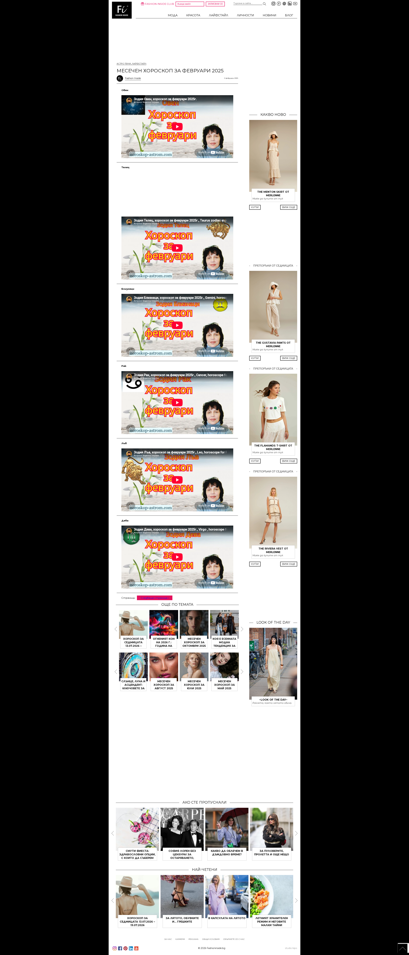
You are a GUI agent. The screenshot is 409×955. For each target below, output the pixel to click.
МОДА (172, 15)
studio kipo (291, 948)
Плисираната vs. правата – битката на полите (227, 854)
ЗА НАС (168, 939)
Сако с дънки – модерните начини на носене (271, 854)
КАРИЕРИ (180, 939)
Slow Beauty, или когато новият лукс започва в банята (227, 922)
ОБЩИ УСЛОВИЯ (211, 939)
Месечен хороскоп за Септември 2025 (194, 642)
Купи (255, 207)
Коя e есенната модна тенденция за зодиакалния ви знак (164, 645)
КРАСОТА (193, 15)
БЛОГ (289, 15)
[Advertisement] (177, 192)
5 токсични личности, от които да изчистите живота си (137, 922)
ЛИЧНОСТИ (245, 15)
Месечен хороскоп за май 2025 (164, 685)
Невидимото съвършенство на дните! (137, 854)
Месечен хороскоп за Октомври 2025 (133, 642)
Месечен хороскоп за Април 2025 (224, 685)
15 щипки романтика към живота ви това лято (182, 922)
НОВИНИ (269, 15)
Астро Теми (124, 63)
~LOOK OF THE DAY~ (273, 699)
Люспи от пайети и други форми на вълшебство (271, 922)
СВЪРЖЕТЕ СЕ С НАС (234, 939)
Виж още (288, 207)
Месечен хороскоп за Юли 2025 (133, 685)
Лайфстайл (218, 15)
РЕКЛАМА (193, 939)
